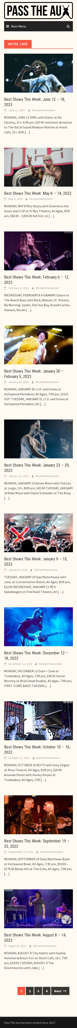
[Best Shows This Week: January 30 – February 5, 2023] (38, 344)
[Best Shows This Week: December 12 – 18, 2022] (38, 626)
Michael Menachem (43, 110)
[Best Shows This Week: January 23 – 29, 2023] (38, 438)
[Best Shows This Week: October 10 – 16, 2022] (38, 720)
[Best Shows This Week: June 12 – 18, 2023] (38, 73)
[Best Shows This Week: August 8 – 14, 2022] (38, 908)
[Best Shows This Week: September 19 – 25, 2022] (38, 814)
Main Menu (18, 26)
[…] (27, 132)
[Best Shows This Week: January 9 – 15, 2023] (38, 532)
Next (58, 991)
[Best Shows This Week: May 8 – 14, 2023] (38, 167)
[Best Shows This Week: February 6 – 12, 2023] (38, 250)
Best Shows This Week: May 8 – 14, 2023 (37, 193)
